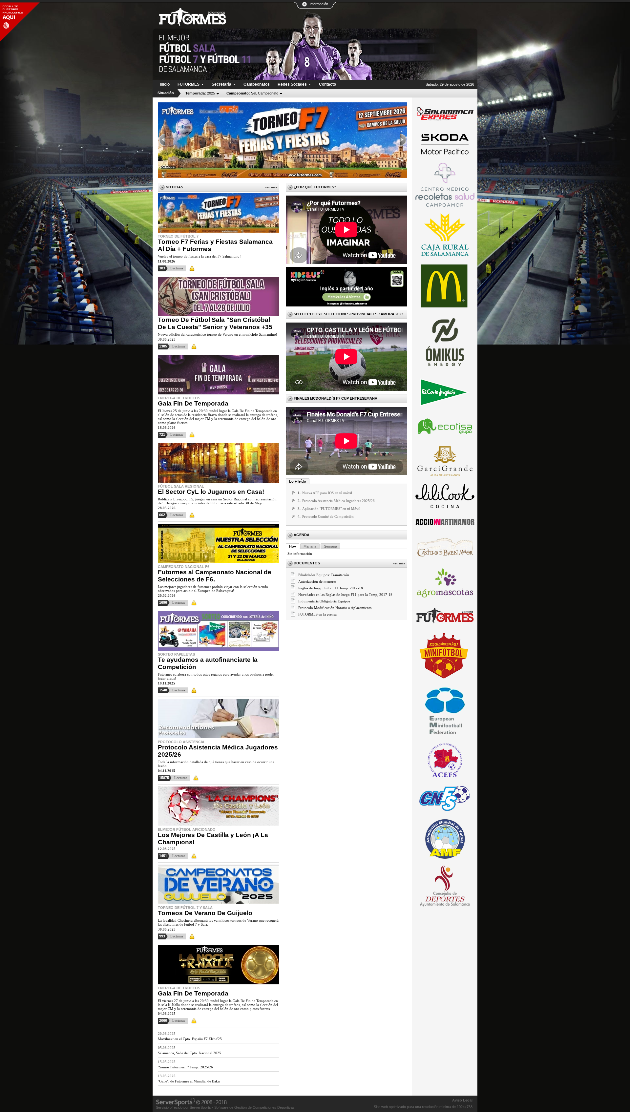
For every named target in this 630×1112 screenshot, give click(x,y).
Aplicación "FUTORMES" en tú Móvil (331, 509)
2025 (200, 93)
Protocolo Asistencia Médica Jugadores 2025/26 (338, 501)
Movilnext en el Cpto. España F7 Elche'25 (190, 1039)
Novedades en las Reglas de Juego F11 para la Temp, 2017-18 (345, 595)
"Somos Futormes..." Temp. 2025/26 (185, 1067)
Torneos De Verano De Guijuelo (205, 913)
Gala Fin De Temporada (193, 403)
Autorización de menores (317, 581)
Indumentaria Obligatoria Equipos (324, 601)
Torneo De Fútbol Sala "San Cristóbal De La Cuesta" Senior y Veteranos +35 (215, 323)
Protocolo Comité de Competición (328, 516)
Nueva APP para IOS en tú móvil (327, 493)
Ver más (271, 187)
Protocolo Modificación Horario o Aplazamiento (335, 608)
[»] (403, 140)
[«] (161, 140)
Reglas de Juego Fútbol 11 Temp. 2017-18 (330, 588)
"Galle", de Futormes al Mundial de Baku (189, 1081)
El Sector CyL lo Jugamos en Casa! (211, 491)
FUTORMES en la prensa (317, 614)
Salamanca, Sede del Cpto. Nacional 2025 (189, 1053)
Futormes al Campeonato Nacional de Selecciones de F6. (214, 576)
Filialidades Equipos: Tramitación (323, 575)
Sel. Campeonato (252, 93)
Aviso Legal (462, 1100)
